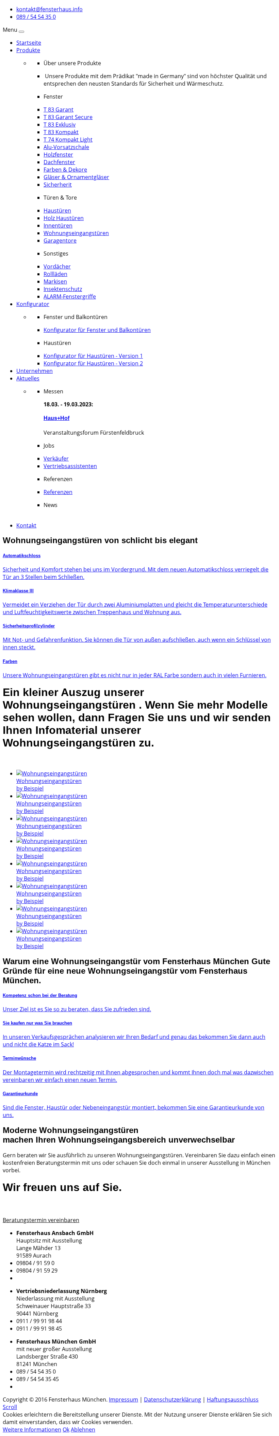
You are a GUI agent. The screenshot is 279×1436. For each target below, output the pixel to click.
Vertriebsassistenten (70, 466)
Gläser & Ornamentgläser (76, 177)
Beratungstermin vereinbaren (41, 1220)
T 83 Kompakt (61, 132)
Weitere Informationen (32, 1429)
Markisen (55, 281)
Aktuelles (27, 378)
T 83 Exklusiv (60, 124)
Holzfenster (58, 154)
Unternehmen (34, 371)
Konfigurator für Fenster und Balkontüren (97, 330)
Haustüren (57, 210)
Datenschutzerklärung (172, 1399)
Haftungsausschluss (233, 1399)
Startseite (28, 42)
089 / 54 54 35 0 (36, 16)
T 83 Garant (58, 109)
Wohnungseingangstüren (76, 233)
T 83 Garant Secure (68, 117)
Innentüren (58, 225)
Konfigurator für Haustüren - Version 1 (93, 356)
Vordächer (57, 266)
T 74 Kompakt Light (68, 139)
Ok (66, 1429)
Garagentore (60, 240)
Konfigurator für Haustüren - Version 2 (93, 363)
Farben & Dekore (65, 169)
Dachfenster (59, 162)
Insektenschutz (63, 289)
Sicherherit (58, 184)
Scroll (10, 1407)
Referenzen (58, 492)
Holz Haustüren (64, 218)
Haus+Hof (56, 418)
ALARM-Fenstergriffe (70, 296)
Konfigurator (32, 304)
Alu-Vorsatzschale (66, 147)
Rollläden (55, 274)
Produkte (28, 50)
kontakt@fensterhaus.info (49, 9)
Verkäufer (56, 458)
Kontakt (26, 525)
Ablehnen (83, 1429)
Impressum (123, 1399)
